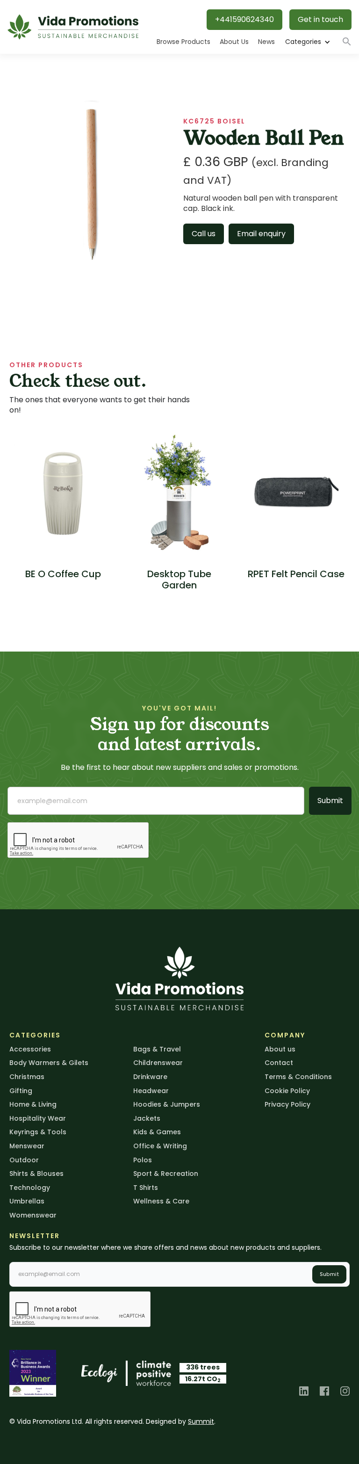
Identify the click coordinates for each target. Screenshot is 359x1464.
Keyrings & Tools (37, 1132)
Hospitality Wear (37, 1118)
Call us (203, 233)
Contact (279, 1062)
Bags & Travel (157, 1049)
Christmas (26, 1076)
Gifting (20, 1090)
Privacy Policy (287, 1104)
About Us (234, 41)
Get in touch (320, 19)
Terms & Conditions (298, 1076)
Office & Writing (160, 1146)
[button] (307, 42)
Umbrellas (26, 1201)
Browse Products (183, 41)
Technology (29, 1187)
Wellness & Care (161, 1201)
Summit (201, 1421)
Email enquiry (261, 233)
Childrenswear (158, 1062)
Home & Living (33, 1104)
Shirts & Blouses (36, 1173)
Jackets (146, 1118)
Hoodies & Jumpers (166, 1104)
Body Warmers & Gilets (48, 1062)
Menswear (26, 1146)
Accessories (30, 1049)
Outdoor (24, 1160)
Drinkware (150, 1076)
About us (280, 1049)
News (266, 41)
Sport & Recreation (165, 1173)
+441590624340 (244, 19)
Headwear (151, 1090)
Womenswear (33, 1215)
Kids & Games (157, 1132)
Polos (142, 1160)
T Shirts (145, 1187)
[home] (72, 27)
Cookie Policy (287, 1090)
